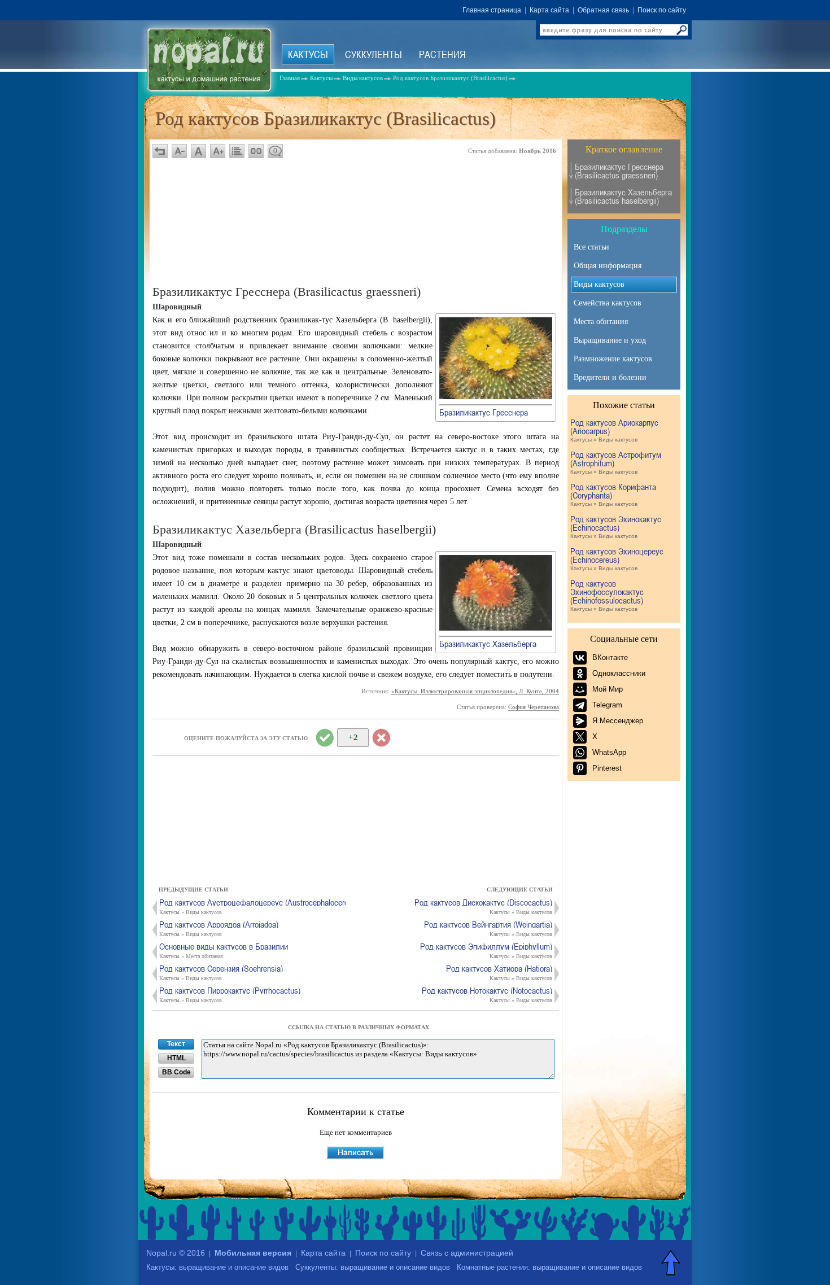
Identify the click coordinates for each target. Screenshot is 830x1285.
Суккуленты (373, 54)
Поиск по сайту (661, 10)
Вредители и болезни (610, 377)
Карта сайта (549, 10)
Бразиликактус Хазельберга (487, 643)
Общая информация (607, 265)
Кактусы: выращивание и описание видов (217, 1267)
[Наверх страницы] (672, 1262)
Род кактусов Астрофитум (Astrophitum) (615, 463)
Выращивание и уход (610, 340)
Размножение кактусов (613, 359)
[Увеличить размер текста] (218, 151)
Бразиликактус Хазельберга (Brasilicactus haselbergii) (623, 196)
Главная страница (491, 10)
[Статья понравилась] (324, 738)
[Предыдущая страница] (160, 151)
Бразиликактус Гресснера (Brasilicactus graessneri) (619, 171)
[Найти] (681, 30)
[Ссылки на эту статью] (256, 151)
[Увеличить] (495, 397)
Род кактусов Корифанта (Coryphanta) (613, 495)
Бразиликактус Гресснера (483, 412)
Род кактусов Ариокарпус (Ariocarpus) (614, 430)
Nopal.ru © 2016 (175, 1252)
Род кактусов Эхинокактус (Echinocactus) (615, 527)
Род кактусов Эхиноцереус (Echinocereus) (616, 559)
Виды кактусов (599, 284)
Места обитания (601, 321)
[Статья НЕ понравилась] (381, 738)
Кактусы (308, 54)
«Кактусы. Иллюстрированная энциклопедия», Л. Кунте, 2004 (475, 691)
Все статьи (591, 247)
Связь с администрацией (467, 1252)
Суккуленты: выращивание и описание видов (372, 1267)
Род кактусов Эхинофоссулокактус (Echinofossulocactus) (607, 595)
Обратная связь (603, 10)
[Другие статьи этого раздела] (237, 151)
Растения (442, 54)
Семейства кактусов (607, 303)
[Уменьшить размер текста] (179, 151)
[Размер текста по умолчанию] (198, 151)
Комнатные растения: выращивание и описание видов (549, 1267)
